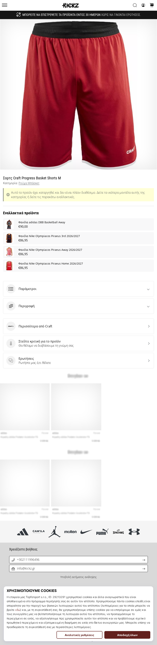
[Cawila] (39, 532)
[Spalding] (118, 532)
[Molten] (70, 532)
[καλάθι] (152, 5)
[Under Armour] (134, 532)
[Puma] (102, 532)
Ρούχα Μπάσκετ (29, 183)
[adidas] (23, 532)
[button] (78, 288)
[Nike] (86, 532)
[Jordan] (55, 532)
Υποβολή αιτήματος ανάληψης (78, 577)
